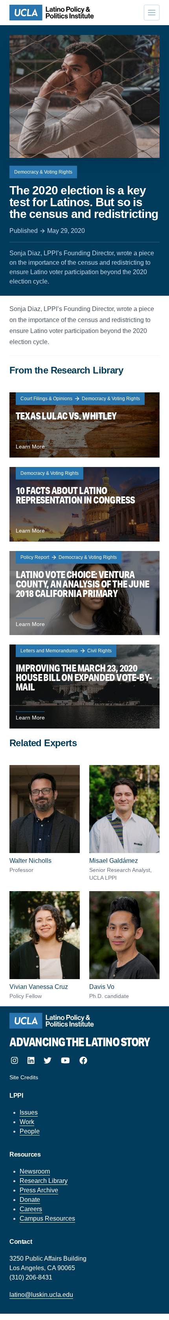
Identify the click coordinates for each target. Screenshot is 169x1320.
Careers (31, 1209)
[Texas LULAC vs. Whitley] (84, 425)
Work (27, 1122)
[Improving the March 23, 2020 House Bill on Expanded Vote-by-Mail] (84, 686)
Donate (30, 1199)
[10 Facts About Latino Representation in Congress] (84, 504)
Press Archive (39, 1190)
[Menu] (152, 12)
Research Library (44, 1180)
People (30, 1131)
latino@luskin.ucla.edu (41, 1294)
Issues (29, 1112)
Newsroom (35, 1171)
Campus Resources (47, 1218)
